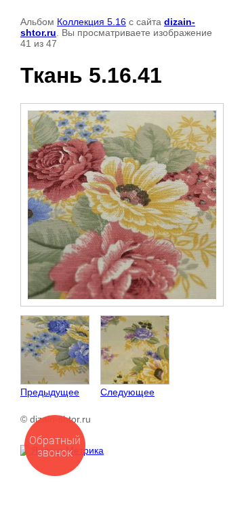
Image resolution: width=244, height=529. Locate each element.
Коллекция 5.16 (91, 21)
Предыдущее (49, 392)
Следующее (127, 392)
